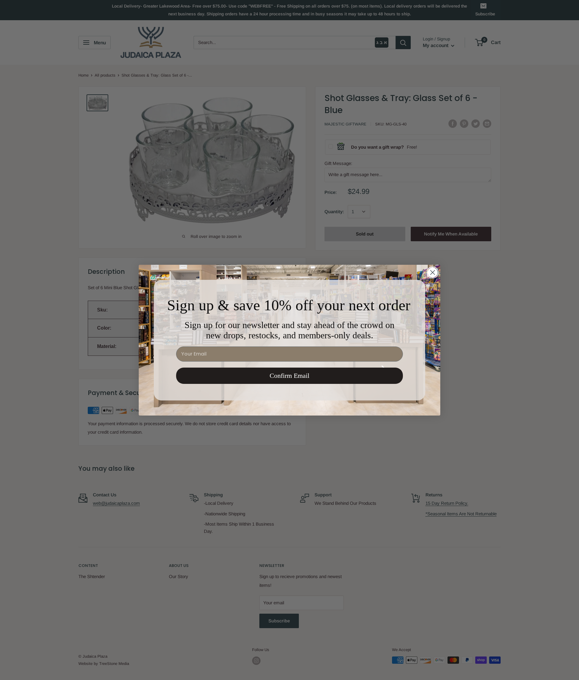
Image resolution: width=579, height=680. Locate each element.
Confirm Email (289, 375)
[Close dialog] (432, 272)
